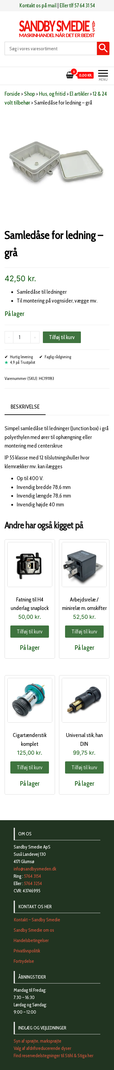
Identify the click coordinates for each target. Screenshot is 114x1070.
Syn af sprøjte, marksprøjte (37, 1041)
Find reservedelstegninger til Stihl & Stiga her (53, 1055)
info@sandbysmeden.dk (35, 869)
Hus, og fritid (52, 93)
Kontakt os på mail (38, 5)
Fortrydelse (24, 961)
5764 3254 (33, 883)
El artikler (79, 93)
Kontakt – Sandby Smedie (37, 920)
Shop (29, 93)
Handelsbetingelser (31, 940)
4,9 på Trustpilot (22, 362)
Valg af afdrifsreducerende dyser (42, 1048)
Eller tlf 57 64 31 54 (77, 5)
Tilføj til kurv (62, 337)
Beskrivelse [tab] (25, 406)
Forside (12, 93)
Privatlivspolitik (27, 951)
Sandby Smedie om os (34, 930)
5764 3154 (32, 876)
